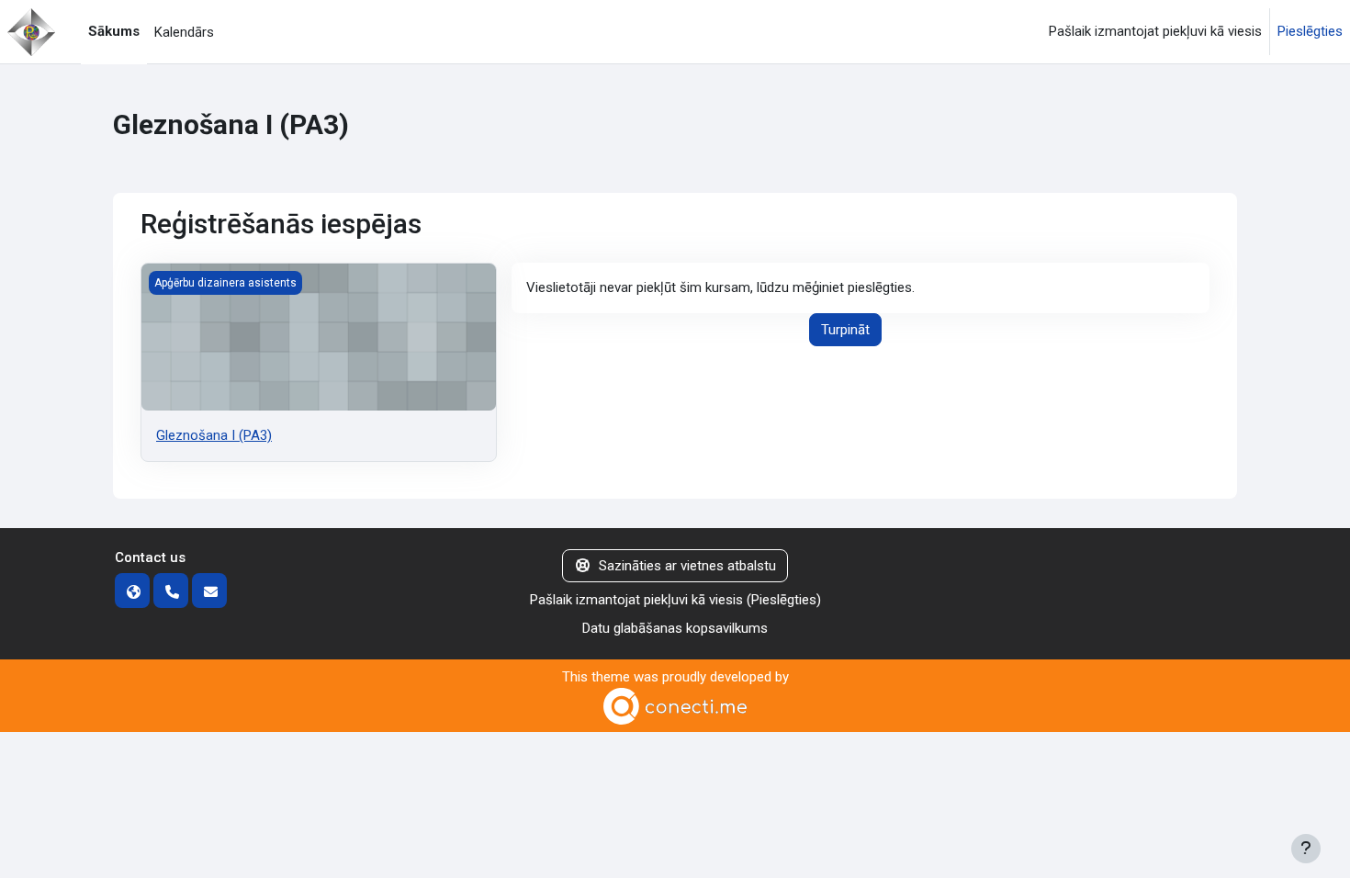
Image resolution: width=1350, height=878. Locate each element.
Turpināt (845, 329)
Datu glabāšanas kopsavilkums (675, 628)
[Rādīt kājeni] (1306, 848)
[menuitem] (228, 32)
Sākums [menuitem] (114, 31)
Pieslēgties (1310, 31)
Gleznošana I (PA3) (214, 435)
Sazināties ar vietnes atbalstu (687, 565)
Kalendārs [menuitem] (184, 32)
